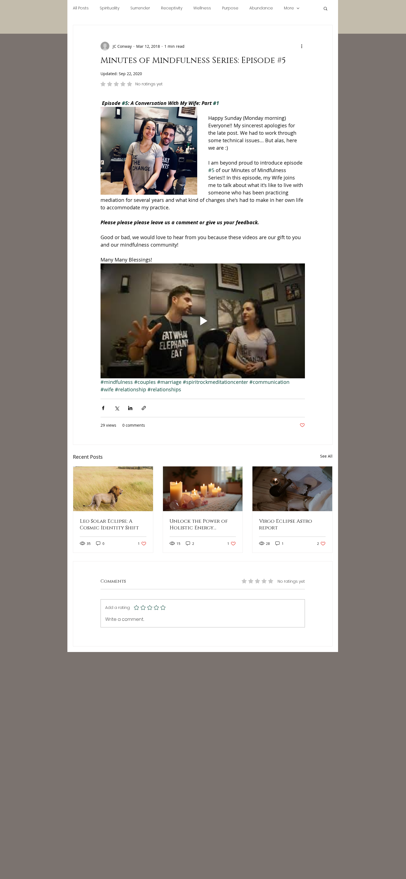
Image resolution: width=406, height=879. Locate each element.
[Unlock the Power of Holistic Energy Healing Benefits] (203, 488)
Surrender (140, 8)
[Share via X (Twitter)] (116, 408)
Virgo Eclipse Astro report (285, 524)
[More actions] (301, 46)
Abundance (261, 8)
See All (326, 456)
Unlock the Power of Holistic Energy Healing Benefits (199, 524)
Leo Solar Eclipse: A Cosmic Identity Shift (109, 524)
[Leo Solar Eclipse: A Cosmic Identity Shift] (113, 488)
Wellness (202, 8)
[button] (325, 8)
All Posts (81, 8)
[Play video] (203, 320)
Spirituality (109, 8)
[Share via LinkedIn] (130, 408)
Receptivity (171, 8)
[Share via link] (143, 408)
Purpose (230, 8)
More (289, 8)
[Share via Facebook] (103, 408)
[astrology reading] (292, 488)
